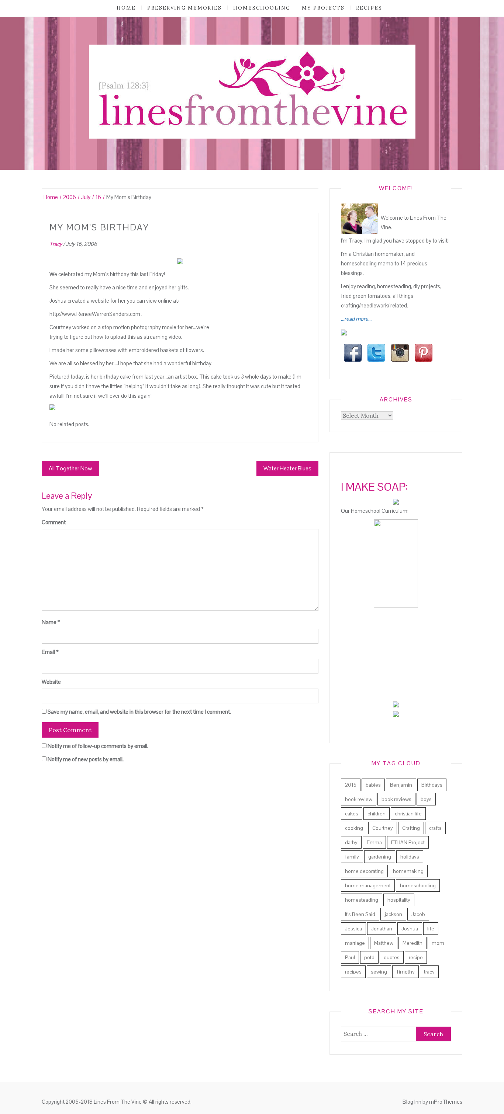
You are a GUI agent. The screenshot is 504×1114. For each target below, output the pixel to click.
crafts (435, 828)
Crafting (411, 828)
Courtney (382, 828)
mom (438, 943)
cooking (354, 828)
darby (351, 842)
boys (426, 799)
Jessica (353, 928)
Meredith (412, 943)
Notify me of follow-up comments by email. (98, 745)
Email (50, 651)
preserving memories (184, 8)
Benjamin (401, 784)
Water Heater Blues (287, 468)
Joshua (409, 928)
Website (51, 681)
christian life (408, 813)
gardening (379, 856)
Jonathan (381, 928)
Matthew (383, 943)
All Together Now (70, 468)
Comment (54, 522)
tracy (429, 971)
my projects (323, 8)
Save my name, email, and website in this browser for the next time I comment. (139, 711)
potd (369, 957)
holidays (409, 856)
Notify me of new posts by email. (86, 759)
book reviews (396, 799)
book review (358, 799)
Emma (374, 842)
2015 (350, 784)
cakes (351, 813)
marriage (355, 943)
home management (368, 885)
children (376, 813)
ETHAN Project (408, 842)
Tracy (55, 243)
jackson (393, 914)
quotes (392, 957)
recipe (416, 957)
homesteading (361, 900)
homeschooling (261, 8)
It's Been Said (360, 914)
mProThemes (445, 1101)
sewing (379, 971)
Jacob (418, 914)
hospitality (398, 900)
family (352, 856)
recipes (369, 8)
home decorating (364, 871)
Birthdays (431, 784)
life (430, 928)
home (126, 8)
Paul (350, 957)
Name (51, 622)
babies (373, 784)
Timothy (405, 971)
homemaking (408, 871)
